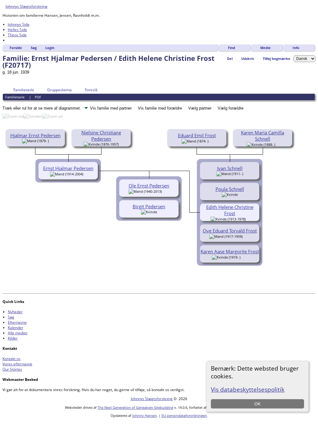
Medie (265, 47)
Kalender (15, 327)
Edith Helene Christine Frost (229, 210)
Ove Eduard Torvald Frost (230, 231)
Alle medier (18, 333)
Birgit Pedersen (149, 206)
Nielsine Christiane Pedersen (101, 135)
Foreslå (91, 89)
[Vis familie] (246, 236)
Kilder (13, 338)
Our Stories (12, 369)
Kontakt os (11, 358)
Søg (34, 47)
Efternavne (17, 322)
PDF (38, 97)
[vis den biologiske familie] (210, 141)
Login (49, 47)
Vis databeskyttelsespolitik (247, 389)
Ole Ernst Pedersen (149, 186)
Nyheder (15, 311)
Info (296, 47)
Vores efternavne (17, 364)
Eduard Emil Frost (197, 135)
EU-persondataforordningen (184, 415)
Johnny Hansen (144, 415)
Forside (16, 47)
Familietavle (23, 89)
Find (231, 47)
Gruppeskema (59, 89)
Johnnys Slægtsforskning (27, 6)
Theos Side (17, 35)
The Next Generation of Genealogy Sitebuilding (135, 407)
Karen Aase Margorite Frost (230, 251)
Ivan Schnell (230, 168)
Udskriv (247, 58)
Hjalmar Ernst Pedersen (35, 135)
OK (257, 403)
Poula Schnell (230, 189)
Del (230, 58)
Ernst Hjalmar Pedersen (68, 168)
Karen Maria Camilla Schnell (262, 135)
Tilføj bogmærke (276, 58)
